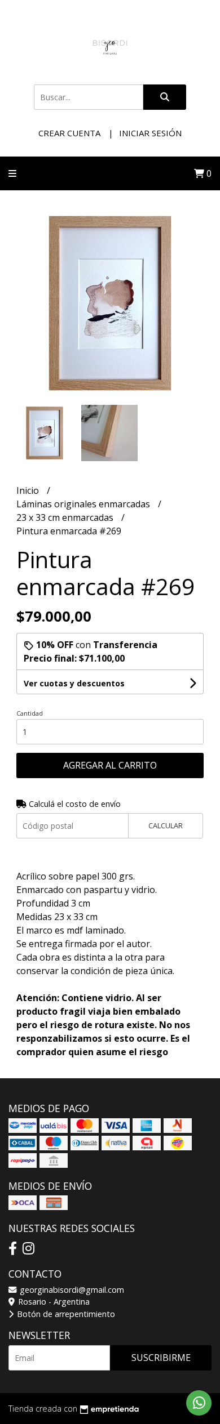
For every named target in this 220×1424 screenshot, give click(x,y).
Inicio (28, 490)
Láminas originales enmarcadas (84, 504)
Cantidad (29, 713)
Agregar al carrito (110, 765)
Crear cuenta (69, 133)
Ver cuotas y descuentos (74, 683)
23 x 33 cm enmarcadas (66, 517)
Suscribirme (161, 1357)
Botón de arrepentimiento (65, 1314)
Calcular (165, 825)
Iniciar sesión (150, 133)
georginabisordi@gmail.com (70, 1289)
